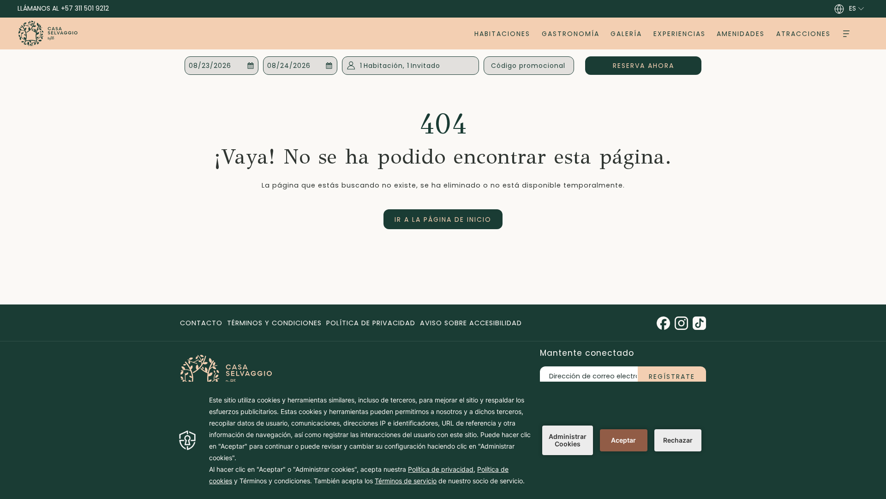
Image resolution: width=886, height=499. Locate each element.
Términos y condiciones (274, 323)
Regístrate (672, 376)
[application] (443, 440)
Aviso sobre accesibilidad (471, 323)
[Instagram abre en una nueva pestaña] (681, 322)
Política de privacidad (370, 323)
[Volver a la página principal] (48, 33)
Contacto (201, 323)
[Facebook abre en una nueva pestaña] (663, 322)
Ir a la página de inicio (443, 219)
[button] (222, 65)
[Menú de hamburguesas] (846, 33)
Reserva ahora (657, 65)
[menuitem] (502, 33)
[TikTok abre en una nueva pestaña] (699, 322)
